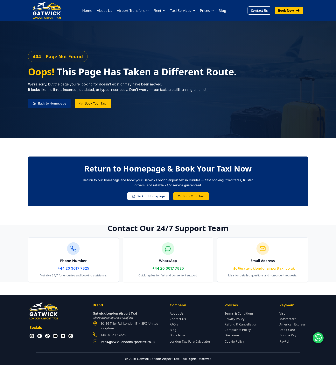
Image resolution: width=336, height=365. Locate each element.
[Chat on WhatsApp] (318, 337)
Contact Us (259, 10)
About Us (104, 10)
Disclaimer (232, 335)
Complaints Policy (238, 330)
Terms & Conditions (239, 313)
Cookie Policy (234, 341)
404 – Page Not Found (58, 56)
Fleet (157, 10)
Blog (222, 10)
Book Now (289, 10)
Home (87, 10)
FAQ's (174, 324)
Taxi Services (180, 10)
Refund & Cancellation (241, 324)
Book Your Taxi (95, 103)
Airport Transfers (131, 10)
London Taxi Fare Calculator (190, 341)
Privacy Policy (234, 319)
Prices (205, 10)
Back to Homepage (52, 103)
